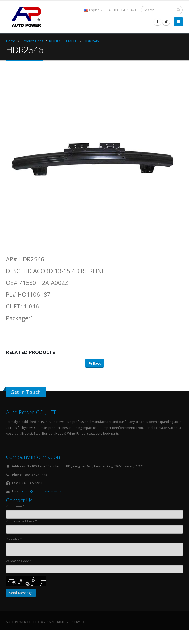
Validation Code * (19, 561)
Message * (14, 539)
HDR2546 (91, 41)
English (94, 10)
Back (96, 363)
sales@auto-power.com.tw (41, 491)
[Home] (28, 16)
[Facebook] (157, 21)
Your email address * (21, 521)
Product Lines (32, 41)
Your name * (15, 506)
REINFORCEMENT (63, 41)
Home (11, 41)
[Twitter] (166, 21)
